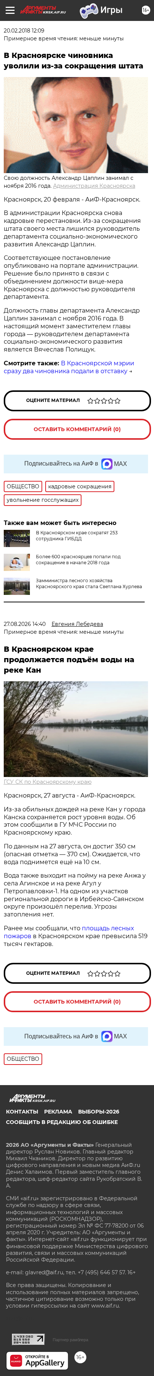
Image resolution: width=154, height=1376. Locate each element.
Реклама (58, 1111)
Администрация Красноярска (94, 185)
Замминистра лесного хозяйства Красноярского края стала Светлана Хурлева (89, 583)
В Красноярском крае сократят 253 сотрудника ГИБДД (77, 535)
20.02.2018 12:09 (24, 30)
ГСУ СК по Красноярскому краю (48, 781)
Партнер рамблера (70, 1339)
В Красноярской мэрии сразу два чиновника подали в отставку (69, 367)
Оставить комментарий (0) (77, 429)
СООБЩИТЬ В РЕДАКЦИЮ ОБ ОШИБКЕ (62, 1122)
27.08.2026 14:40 (25, 624)
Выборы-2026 (98, 1111)
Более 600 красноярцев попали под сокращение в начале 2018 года (78, 559)
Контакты (22, 1111)
